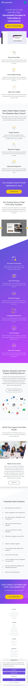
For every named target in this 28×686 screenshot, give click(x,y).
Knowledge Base (14, 654)
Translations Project (14, 613)
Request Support (14, 656)
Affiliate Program (14, 615)
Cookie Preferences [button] (14, 635)
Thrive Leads (14, 644)
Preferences (14, 676)
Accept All (14, 670)
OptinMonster (14, 641)
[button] (14, 26)
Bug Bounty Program (14, 633)
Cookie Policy (14, 631)
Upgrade (14, 618)
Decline (14, 679)
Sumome (14, 643)
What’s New (14, 652)
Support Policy (14, 630)
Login (14, 611)
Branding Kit (14, 628)
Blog (14, 624)
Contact (14, 626)
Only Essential (14, 673)
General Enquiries (14, 651)
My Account (14, 616)
